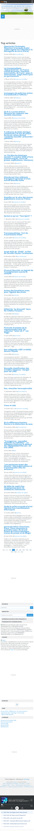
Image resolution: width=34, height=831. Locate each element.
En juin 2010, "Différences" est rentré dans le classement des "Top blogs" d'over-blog (14, 712)
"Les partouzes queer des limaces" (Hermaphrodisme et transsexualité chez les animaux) (18, 466)
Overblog (26, 779)
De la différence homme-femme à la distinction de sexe (18, 423)
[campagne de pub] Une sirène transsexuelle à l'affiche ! (18, 94)
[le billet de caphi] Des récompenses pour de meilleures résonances (14, 488)
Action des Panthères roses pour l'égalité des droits (16, 291)
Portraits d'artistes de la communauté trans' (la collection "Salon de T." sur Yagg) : (16, 330)
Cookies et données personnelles (15, 786)
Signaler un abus (6, 785)
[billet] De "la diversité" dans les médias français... (17, 310)
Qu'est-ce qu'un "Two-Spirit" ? (18, 216)
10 (10, 550)
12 (16, 550)
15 (27, 550)
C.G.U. (13, 785)
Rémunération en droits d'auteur (23, 785)
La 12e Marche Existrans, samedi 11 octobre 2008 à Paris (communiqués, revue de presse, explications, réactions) (18, 157)
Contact (28, 783)
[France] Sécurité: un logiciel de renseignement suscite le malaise (18, 272)
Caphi (12, 650)
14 (23, 550)
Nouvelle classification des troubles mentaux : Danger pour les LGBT (16, 370)
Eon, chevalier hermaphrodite (18, 388)
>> (22, 551)
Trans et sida (10, 405)
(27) (4, 727)
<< (3, 550)
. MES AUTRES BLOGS (7, 714)
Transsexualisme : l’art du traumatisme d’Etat (16, 234)
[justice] (17, 513)
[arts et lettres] (18, 54)
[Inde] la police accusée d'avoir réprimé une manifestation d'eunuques (18, 508)
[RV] (14, 450)
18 (15, 551)
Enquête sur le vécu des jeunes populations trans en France (18, 198)
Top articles (22, 783)
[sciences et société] (20, 79)
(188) (8, 720)
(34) (4, 723)
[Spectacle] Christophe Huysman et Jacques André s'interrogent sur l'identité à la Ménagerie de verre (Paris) (18, 48)
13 (20, 550)
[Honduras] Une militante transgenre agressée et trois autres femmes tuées (17, 179)
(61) (7, 722)
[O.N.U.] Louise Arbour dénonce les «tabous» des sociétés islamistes (16, 113)
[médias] (17, 98)
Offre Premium (3, 786)
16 (30, 550)
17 (12, 551)
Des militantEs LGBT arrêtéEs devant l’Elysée (17, 350)
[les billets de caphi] (21, 492)
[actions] (17, 141)
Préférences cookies (29, 786)
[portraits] (17, 335)
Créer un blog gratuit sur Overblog (10, 783)
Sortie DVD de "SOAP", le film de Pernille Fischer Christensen (18, 252)
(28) (5, 725)
